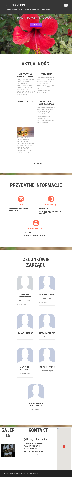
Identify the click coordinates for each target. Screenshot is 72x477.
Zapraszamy (36, 24)
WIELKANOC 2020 (25, 101)
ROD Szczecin (15, 5)
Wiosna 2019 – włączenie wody (46, 102)
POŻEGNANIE (46, 74)
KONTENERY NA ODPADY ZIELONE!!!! (25, 75)
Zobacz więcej (36, 163)
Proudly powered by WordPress (13, 473)
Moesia (29, 473)
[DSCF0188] (10, 447)
